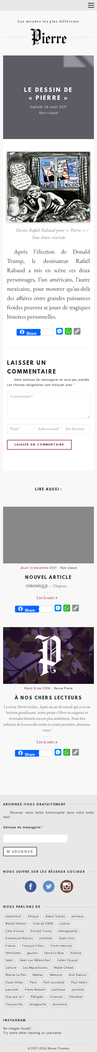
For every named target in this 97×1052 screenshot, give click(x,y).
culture (64, 923)
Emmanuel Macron (19, 938)
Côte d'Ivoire (14, 931)
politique (58, 989)
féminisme (12, 953)
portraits (78, 989)
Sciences (56, 997)
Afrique (33, 916)
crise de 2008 (43, 923)
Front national (61, 945)
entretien (46, 938)
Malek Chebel (64, 967)
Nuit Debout (78, 975)
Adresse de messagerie (23, 827)
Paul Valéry (79, 982)
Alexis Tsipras (55, 916)
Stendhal (75, 997)
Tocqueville (13, 1004)
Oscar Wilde (14, 982)
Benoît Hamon (15, 923)
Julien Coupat (67, 960)
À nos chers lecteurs (48, 698)
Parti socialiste (54, 982)
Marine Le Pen (15, 975)
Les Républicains (35, 967)
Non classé (48, 112)
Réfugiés (37, 997)
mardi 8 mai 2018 (37, 688)
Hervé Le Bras (54, 953)
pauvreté (11, 989)
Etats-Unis (66, 938)
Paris (33, 982)
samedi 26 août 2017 (48, 106)
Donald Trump (41, 931)
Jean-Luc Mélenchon (35, 960)
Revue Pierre (63, 688)
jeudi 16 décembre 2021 (38, 567)
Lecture (10, 967)
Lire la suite (45, 598)
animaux (77, 916)
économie (60, 1004)
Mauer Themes (58, 1048)
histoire (75, 953)
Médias (38, 975)
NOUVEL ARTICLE (48, 577)
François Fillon (33, 945)
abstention (13, 916)
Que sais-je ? (14, 997)
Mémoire (56, 975)
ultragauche (37, 1004)
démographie (67, 931)
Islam (9, 960)
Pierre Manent (35, 989)
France (10, 945)
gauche (32, 953)
